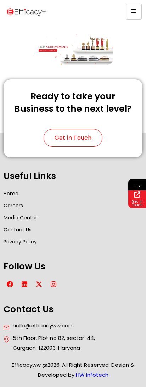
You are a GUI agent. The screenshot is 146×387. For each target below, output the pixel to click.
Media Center (20, 217)
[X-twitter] (39, 284)
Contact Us (18, 229)
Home (11, 193)
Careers (13, 205)
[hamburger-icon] (134, 12)
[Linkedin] (24, 284)
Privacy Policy (20, 241)
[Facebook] (10, 284)
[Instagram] (53, 284)
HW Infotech (92, 374)
